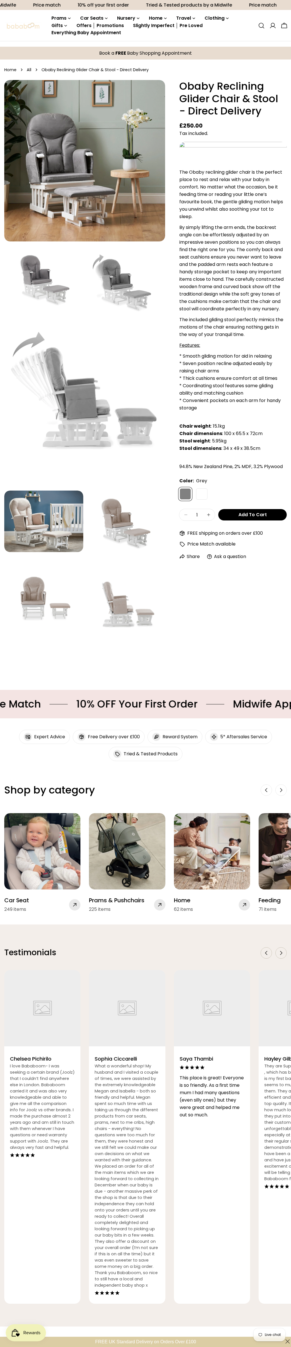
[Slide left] (266, 790)
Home (10, 70)
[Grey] (185, 494)
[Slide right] (281, 790)
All (29, 70)
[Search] (261, 25)
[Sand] (202, 494)
